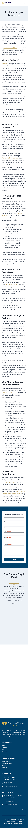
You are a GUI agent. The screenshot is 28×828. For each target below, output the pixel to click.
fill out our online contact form (12, 494)
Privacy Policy (18, 821)
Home (3, 745)
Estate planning (6, 761)
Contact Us (5, 751)
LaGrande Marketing (18, 823)
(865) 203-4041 (21, 491)
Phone (7, 537)
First (5, 521)
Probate (4, 63)
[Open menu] (24, 3)
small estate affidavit (11, 284)
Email (7, 531)
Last (4, 527)
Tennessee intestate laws (10, 158)
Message (8, 544)
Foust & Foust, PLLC (10, 48)
